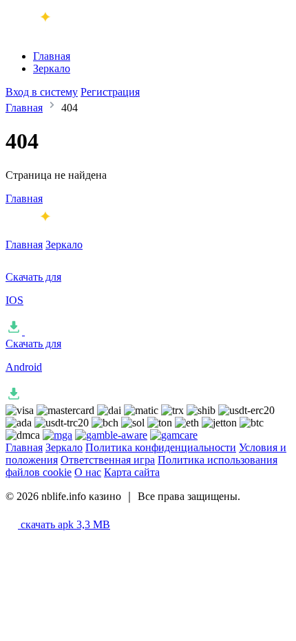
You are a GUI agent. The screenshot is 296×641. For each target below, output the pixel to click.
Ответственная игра (108, 460)
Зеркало (51, 68)
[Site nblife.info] (63, 33)
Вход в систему (42, 92)
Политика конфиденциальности (160, 447)
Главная (51, 56)
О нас (87, 472)
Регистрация (110, 92)
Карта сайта (132, 472)
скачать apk (64, 524)
